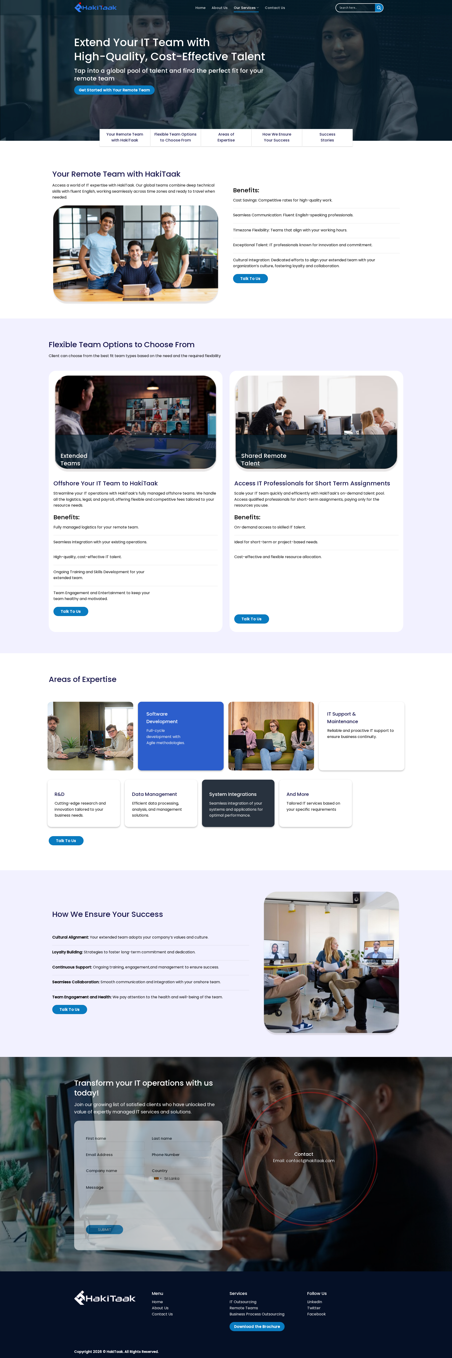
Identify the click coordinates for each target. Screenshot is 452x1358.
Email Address (99, 1154)
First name (96, 1138)
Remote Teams (244, 1308)
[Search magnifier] (379, 8)
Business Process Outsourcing (257, 1314)
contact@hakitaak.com (310, 1160)
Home (200, 7)
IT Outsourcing (243, 1302)
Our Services (245, 7)
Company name (101, 1170)
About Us (220, 7)
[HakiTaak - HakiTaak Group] (131, 7)
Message (94, 1187)
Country (159, 1170)
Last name (162, 1138)
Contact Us (275, 7)
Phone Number (166, 1154)
